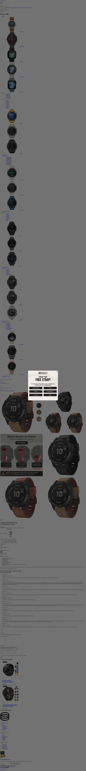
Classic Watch (36, 388)
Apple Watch (50, 391)
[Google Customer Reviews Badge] (11, 278)
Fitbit (50, 388)
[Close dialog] (57, 371)
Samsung (36, 395)
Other (50, 395)
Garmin (36, 391)
